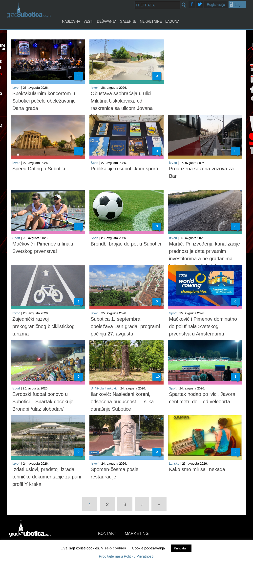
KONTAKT (107, 533)
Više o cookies (113, 548)
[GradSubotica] (29, 16)
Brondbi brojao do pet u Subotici (126, 243)
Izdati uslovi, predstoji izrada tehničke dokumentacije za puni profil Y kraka (46, 477)
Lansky (174, 463)
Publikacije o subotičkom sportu (125, 168)
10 (158, 377)
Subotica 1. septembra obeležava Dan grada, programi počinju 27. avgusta (125, 326)
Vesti (88, 21)
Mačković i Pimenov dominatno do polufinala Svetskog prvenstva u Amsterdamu (203, 326)
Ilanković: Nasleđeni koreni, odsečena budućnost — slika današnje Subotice (122, 401)
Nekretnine (151, 21)
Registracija (216, 4)
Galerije (128, 21)
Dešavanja (106, 21)
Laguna (172, 21)
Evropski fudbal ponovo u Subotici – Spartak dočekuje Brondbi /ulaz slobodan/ (42, 401)
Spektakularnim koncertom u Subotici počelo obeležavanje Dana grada (44, 101)
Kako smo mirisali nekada (197, 469)
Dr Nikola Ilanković (104, 388)
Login (239, 4)
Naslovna (71, 21)
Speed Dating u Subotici (38, 168)
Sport (94, 162)
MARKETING (136, 533)
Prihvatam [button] (181, 548)
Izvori (16, 87)
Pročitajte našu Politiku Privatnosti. (126, 556)
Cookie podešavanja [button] (148, 548)
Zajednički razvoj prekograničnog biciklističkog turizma (43, 326)
